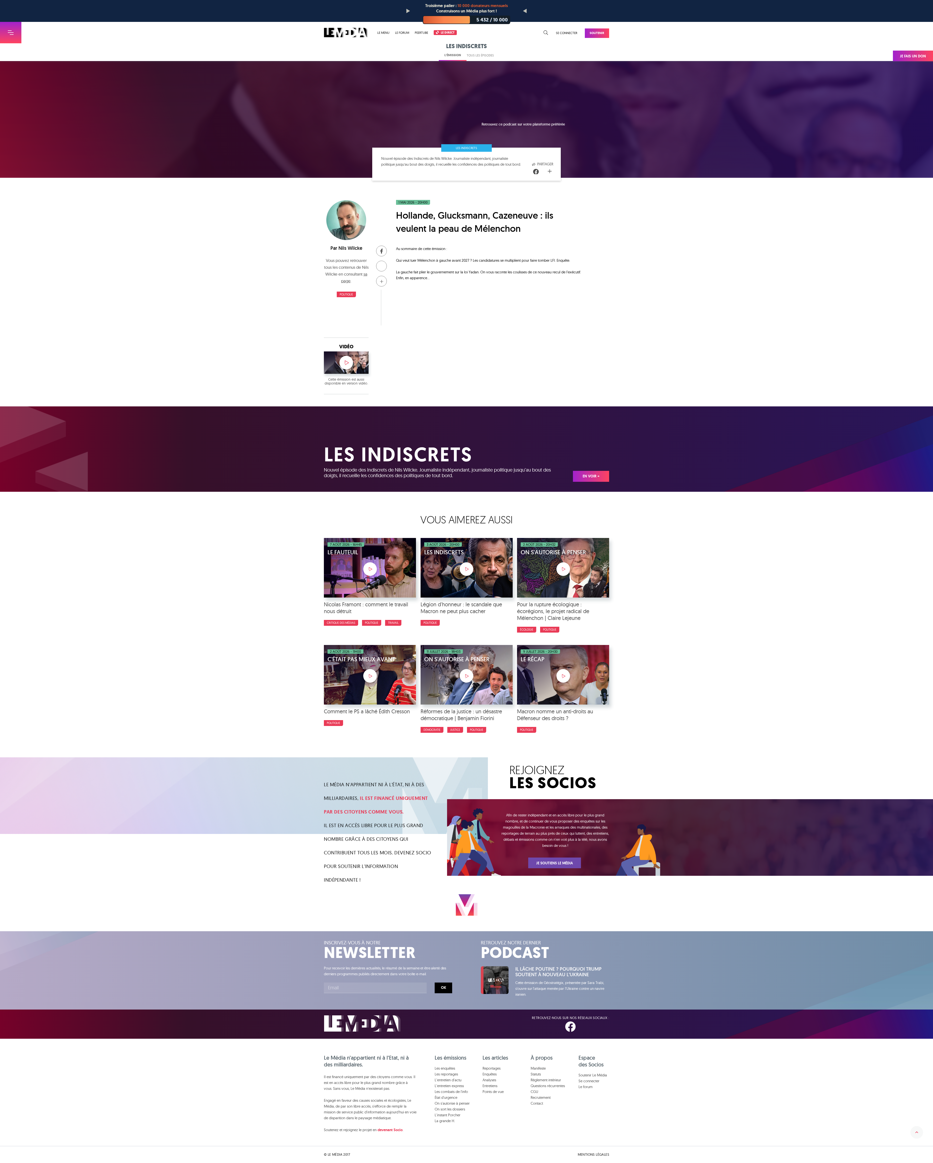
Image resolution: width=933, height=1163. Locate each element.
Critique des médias (341, 623)
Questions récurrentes (548, 1085)
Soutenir (597, 33)
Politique (346, 294)
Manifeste (538, 1068)
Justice (455, 730)
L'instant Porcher (447, 1115)
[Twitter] (543, 172)
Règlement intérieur (546, 1080)
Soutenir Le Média (593, 1075)
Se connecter (566, 33)
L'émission (452, 55)
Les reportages (446, 1074)
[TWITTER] (588, 1027)
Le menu (383, 33)
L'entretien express (449, 1085)
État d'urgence (446, 1097)
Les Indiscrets (466, 148)
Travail (393, 623)
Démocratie (432, 730)
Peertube (421, 33)
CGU (534, 1091)
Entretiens (490, 1085)
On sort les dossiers (450, 1109)
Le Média (362, 1023)
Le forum (402, 33)
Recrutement (541, 1097)
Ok (443, 987)
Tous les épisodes (480, 55)
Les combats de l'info (451, 1091)
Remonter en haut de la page (916, 1132)
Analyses (489, 1080)
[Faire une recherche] (546, 33)
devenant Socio (390, 1129)
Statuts (536, 1074)
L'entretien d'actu (448, 1080)
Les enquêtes (445, 1068)
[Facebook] (536, 172)
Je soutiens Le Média (554, 863)
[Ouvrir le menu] (10, 32)
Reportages (492, 1068)
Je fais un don (913, 56)
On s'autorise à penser (452, 1103)
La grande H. (445, 1120)
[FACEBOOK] (570, 1027)
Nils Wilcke (350, 248)
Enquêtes (490, 1074)
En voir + (591, 476)
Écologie (526, 629)
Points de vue (493, 1091)
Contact (537, 1103)
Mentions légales (593, 1154)
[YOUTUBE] (605, 1027)
